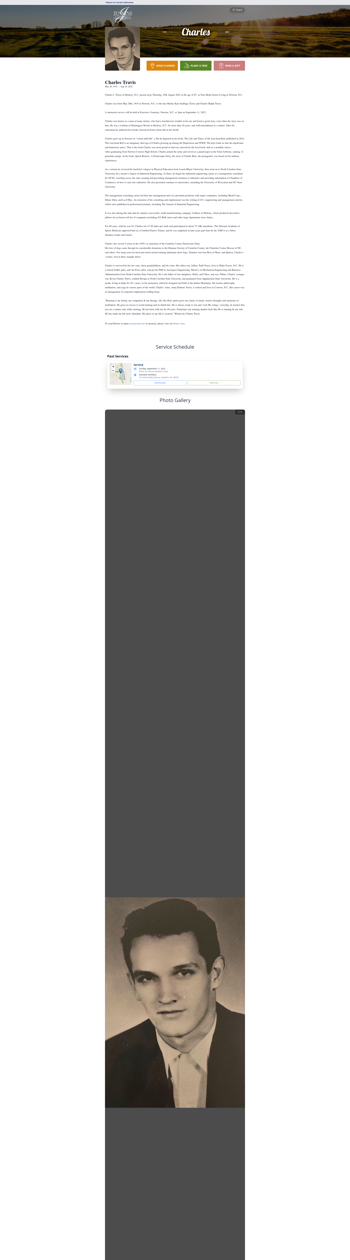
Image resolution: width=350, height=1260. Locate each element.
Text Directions (160, 383)
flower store (179, 323)
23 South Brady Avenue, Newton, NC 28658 (158, 377)
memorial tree (138, 323)
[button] (120, 371)
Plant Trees (214, 383)
